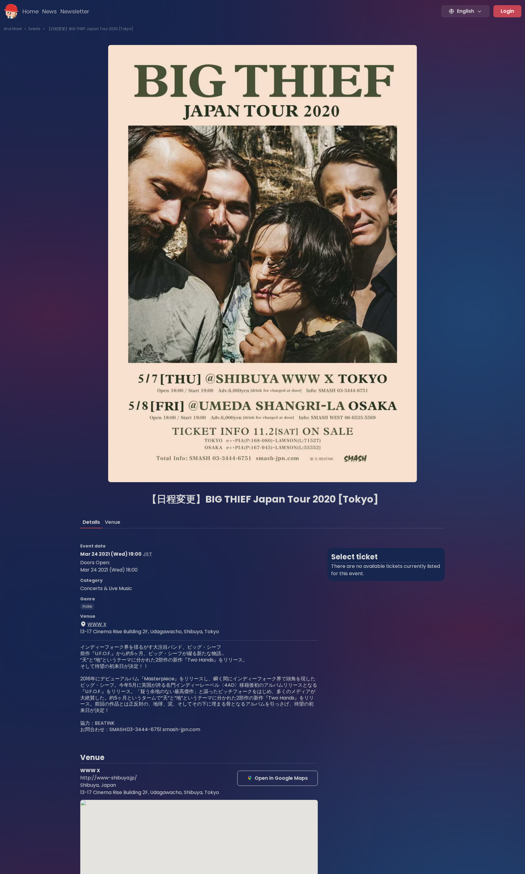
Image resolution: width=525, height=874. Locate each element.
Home (30, 11)
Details (91, 522)
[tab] (91, 522)
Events (34, 28)
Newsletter (74, 11)
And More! (13, 28)
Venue (112, 522)
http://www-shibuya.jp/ (108, 777)
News (49, 11)
